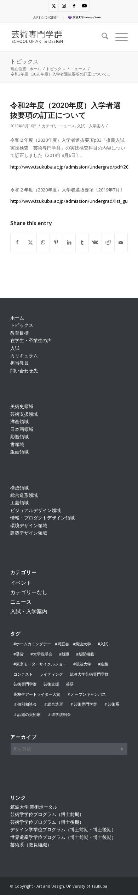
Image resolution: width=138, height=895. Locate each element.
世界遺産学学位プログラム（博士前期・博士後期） (63, 837)
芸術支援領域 (24, 414)
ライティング (51, 674)
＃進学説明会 (59, 714)
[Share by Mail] (121, 242)
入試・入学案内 (90, 125)
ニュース (67, 125)
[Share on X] (30, 242)
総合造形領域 (24, 495)
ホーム (17, 318)
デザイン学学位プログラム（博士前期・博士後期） (63, 829)
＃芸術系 (111, 704)
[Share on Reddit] (108, 242)
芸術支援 (51, 684)
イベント (20, 582)
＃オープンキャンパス (86, 694)
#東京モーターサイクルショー (40, 663)
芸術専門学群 (25, 684)
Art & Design (45, 17)
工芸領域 (19, 502)
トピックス (24, 61)
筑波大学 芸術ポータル (33, 807)
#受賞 (18, 654)
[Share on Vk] (95, 242)
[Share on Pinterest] (56, 242)
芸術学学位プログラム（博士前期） (47, 814)
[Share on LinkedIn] (69, 242)
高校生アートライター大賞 (36, 694)
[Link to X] (53, 5)
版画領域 (19, 452)
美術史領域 (21, 406)
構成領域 (19, 488)
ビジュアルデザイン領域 (35, 510)
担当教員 (19, 363)
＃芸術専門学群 (83, 704)
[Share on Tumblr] (82, 242)
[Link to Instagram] (64, 5)
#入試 (103, 643)
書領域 (17, 444)
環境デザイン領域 (28, 525)
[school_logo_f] (57, 37)
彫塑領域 (19, 436)
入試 (14, 348)
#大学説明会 (41, 654)
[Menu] (118, 37)
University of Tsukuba (89, 17)
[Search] (101, 37)
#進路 (103, 663)
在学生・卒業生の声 (31, 340)
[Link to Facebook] (74, 5)
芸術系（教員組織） (31, 844)
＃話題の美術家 (27, 714)
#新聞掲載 (85, 654)
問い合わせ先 (24, 370)
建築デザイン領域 (28, 533)
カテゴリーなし (28, 592)
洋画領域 (19, 421)
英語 (70, 684)
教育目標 (19, 333)
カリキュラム (24, 355)
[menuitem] (45, 17)
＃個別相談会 (25, 704)
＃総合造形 (53, 704)
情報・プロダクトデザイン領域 (42, 518)
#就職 (64, 654)
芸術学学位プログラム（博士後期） (47, 822)
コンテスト (23, 674)
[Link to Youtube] (84, 5)
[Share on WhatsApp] (43, 242)
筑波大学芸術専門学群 (89, 674)
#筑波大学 (82, 663)
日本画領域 (21, 429)
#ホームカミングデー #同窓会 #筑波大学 (52, 643)
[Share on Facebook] (17, 242)
